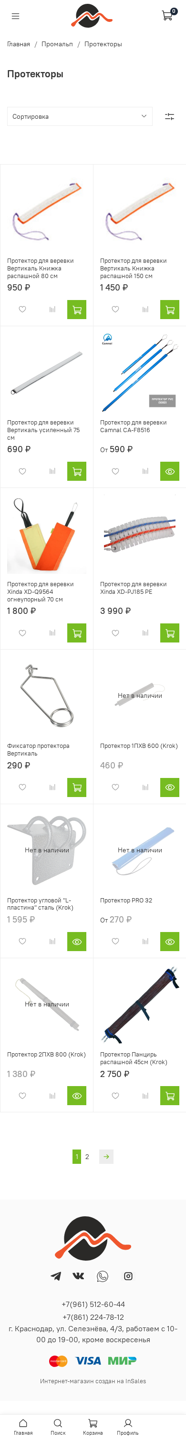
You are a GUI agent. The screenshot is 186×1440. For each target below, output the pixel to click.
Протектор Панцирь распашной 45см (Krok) (133, 1058)
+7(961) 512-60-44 (93, 1304)
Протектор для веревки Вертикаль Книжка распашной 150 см (133, 268)
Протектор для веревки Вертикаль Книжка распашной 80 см (40, 268)
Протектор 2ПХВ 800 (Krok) (46, 1054)
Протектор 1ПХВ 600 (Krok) (139, 745)
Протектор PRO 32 (126, 900)
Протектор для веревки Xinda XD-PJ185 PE (133, 587)
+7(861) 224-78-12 (93, 1317)
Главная (18, 44)
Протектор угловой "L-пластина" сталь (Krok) (40, 904)
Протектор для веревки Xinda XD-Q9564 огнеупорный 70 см (40, 591)
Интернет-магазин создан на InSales (93, 1381)
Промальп (57, 44)
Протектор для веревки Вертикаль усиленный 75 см (43, 430)
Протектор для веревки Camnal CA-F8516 (133, 426)
